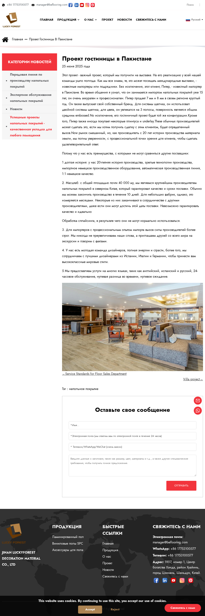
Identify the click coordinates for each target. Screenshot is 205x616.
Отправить (181, 485)
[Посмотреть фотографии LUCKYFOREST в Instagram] (87, 5)
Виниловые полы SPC (67, 543)
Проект (107, 563)
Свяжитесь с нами (115, 576)
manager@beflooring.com (51, 5)
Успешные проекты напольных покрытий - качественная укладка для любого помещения (31, 126)
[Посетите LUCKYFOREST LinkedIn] (76, 5)
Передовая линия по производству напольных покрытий (29, 80)
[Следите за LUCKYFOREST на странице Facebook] (70, 5)
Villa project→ (193, 379)
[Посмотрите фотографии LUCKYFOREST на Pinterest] (93, 5)
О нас (106, 556)
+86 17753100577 (18, 5)
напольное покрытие (83, 389)
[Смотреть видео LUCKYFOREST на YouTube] (82, 5)
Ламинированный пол (68, 537)
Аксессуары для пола (67, 550)
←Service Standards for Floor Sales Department (94, 373)
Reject (115, 609)
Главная (17, 39)
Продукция (110, 550)
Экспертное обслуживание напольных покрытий (30, 97)
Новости (16, 109)
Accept (90, 609)
